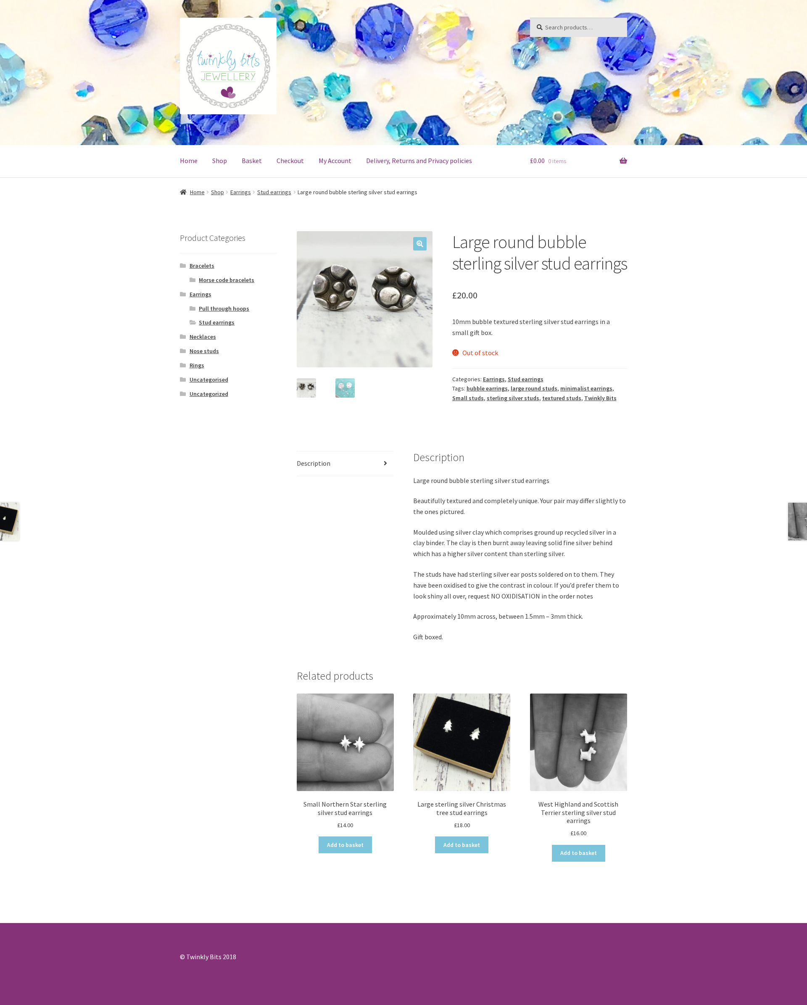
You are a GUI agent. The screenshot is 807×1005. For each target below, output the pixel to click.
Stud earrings (274, 192)
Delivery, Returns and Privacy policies (419, 160)
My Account (335, 160)
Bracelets (202, 265)
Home (189, 160)
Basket (252, 160)
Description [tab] (313, 463)
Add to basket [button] (345, 845)
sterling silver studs (513, 398)
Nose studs (204, 351)
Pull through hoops (224, 308)
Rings (197, 365)
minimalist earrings (586, 388)
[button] (420, 244)
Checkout (290, 160)
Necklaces (203, 336)
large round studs (534, 388)
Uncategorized (209, 394)
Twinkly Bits (600, 398)
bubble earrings (487, 388)
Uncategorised (209, 379)
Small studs (468, 398)
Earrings (240, 192)
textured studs (561, 398)
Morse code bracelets (226, 280)
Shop (219, 160)
